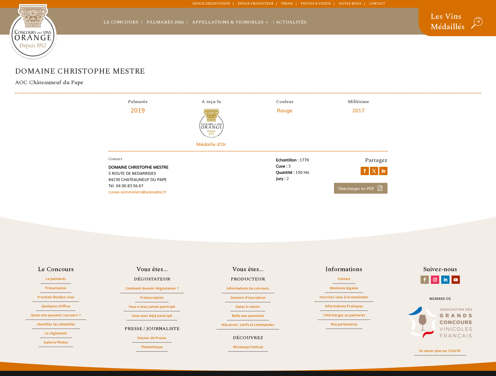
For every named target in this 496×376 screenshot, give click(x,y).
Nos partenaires (344, 324)
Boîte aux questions (248, 315)
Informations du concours (248, 288)
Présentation (55, 288)
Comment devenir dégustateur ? (152, 288)
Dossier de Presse (151, 337)
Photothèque (152, 346)
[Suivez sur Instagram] (435, 280)
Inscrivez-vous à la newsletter (344, 297)
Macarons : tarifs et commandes (248, 324)
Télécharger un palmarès (344, 315)
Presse (287, 4)
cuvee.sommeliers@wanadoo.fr (137, 191)
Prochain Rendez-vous (55, 297)
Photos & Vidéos (316, 4)
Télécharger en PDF (356, 188)
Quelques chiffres (55, 306)
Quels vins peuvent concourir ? (56, 315)
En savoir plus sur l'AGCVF (440, 350)
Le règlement (56, 333)
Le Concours (120, 23)
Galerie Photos (56, 342)
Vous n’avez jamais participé (152, 306)
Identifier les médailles (56, 324)
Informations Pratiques (344, 306)
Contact (377, 4)
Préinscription (152, 297)
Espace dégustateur (211, 4)
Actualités (291, 23)
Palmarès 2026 (165, 23)
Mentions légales (344, 288)
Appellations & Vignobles (228, 23)
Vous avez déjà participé (152, 315)
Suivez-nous (350, 4)
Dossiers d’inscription (248, 297)
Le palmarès (56, 278)
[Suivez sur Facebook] (425, 280)
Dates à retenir (248, 306)
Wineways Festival (248, 346)
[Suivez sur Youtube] (456, 280)
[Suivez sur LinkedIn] (445, 280)
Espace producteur (255, 4)
